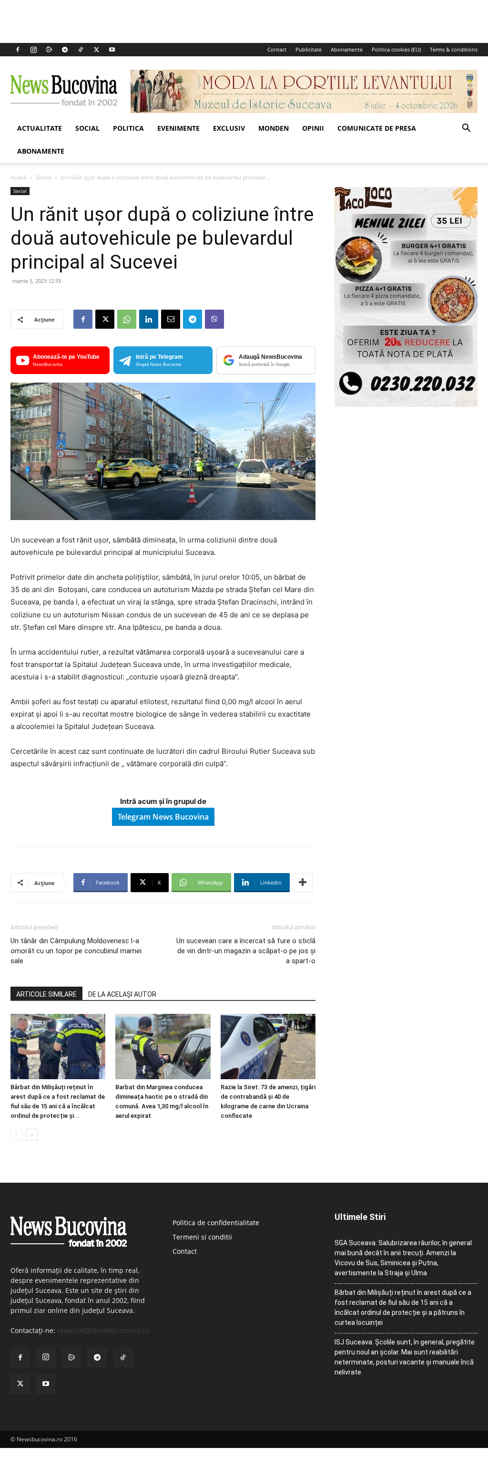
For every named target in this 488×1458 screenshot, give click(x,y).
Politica (128, 128)
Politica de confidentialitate (216, 1222)
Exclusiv (229, 128)
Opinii (313, 128)
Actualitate (39, 128)
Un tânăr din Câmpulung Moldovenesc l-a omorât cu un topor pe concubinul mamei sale (76, 951)
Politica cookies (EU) (396, 49)
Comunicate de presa (376, 128)
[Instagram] (33, 49)
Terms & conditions (454, 49)
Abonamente (347, 49)
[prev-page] (16, 1135)
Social (87, 128)
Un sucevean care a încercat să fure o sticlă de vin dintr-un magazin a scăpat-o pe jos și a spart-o (245, 951)
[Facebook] (17, 49)
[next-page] (32, 1135)
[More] (303, 882)
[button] (466, 129)
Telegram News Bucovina (163, 817)
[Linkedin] (148, 319)
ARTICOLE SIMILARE (46, 994)
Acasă (18, 177)
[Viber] (214, 319)
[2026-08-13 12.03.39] (406, 404)
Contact (276, 49)
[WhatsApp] (126, 319)
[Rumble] (49, 49)
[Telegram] (65, 49)
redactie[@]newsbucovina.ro (103, 1330)
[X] (96, 49)
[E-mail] (170, 319)
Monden (273, 128)
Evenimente (178, 128)
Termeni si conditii (202, 1236)
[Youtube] (112, 49)
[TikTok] (80, 49)
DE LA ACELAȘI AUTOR (122, 994)
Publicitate (308, 49)
